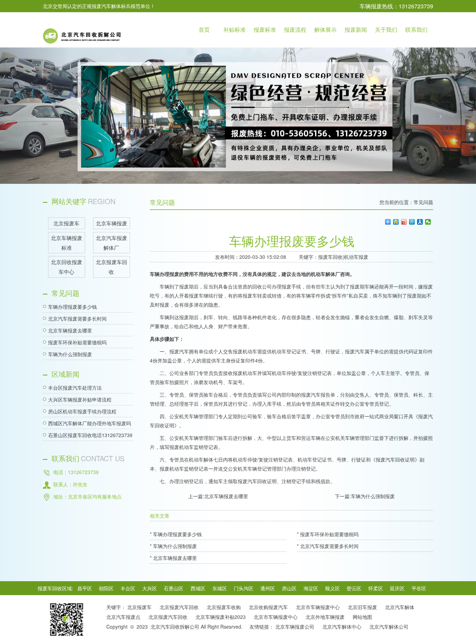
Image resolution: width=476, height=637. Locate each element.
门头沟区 (243, 588)
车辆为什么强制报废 (70, 354)
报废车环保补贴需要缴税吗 (77, 342)
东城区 (219, 588)
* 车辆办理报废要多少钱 (176, 534)
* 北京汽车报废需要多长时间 (328, 545)
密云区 (354, 588)
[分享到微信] (428, 222)
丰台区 (128, 588)
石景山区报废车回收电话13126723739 (90, 435)
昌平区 (84, 588)
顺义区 (332, 588)
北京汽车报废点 (123, 616)
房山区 (289, 588)
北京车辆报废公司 (294, 626)
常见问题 (423, 201)
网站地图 (362, 616)
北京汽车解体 (399, 607)
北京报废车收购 (224, 607)
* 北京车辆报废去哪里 (173, 557)
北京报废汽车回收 (179, 607)
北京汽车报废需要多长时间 (77, 318)
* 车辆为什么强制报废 (173, 545)
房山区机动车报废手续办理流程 (82, 411)
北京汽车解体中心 (341, 626)
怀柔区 (375, 588)
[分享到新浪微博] (404, 222)
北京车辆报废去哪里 (70, 330)
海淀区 (311, 588)
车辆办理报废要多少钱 (72, 306)
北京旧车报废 (362, 607)
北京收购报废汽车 (268, 607)
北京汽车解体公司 (388, 626)
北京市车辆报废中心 (318, 607)
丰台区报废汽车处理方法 (75, 387)
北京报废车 (139, 607)
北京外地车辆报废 (325, 616)
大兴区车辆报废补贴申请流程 (80, 399)
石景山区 (173, 588)
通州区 (267, 588)
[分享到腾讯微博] (412, 222)
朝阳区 (106, 588)
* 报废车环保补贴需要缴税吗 (328, 534)
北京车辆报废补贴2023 (220, 616)
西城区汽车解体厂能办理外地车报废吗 (89, 423)
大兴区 (149, 588)
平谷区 (419, 588)
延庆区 (397, 588)
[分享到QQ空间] (396, 222)
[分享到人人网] (420, 222)
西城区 (198, 588)
